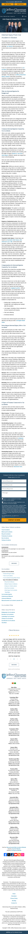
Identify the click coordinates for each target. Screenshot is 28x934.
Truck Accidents (6, 529)
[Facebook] (5, 854)
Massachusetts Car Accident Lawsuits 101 (12, 600)
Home (1, 16)
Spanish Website (16, 848)
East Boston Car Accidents (8, 620)
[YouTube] (15, 854)
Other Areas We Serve (8, 610)
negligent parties (15, 288)
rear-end (19, 153)
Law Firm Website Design (14, 932)
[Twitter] (8, 854)
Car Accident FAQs (7, 605)
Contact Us (12, 16)
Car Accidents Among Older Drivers (12, 577)
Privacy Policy (22, 515)
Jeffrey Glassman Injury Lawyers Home (14, 11)
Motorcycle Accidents (7, 531)
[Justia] (12, 854)
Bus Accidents (5, 538)
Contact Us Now (14, 520)
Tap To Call (7, 4)
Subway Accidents (6, 540)
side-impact (5, 155)
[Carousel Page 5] (20, 659)
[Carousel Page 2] (10, 659)
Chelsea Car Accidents (7, 618)
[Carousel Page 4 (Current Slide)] (17, 659)
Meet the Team (6, 16)
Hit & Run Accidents (9, 588)
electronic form (18, 466)
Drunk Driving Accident (9, 573)
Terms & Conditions (9, 516)
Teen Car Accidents (8, 575)
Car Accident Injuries (7, 594)
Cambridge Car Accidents (8, 616)
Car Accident (5, 569)
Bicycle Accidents (6, 533)
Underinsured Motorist (7, 596)
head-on (14, 153)
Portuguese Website (16, 850)
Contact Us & (14, 475)
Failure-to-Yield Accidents (11, 586)
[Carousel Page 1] (7, 659)
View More (14, 563)
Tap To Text (20, 4)
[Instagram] (22, 854)
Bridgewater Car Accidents (8, 612)
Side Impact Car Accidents (11, 590)
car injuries (10, 46)
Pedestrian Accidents (7, 536)
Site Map (14, 900)
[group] (14, 659)
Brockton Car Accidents (7, 614)
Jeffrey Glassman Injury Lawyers (18, 927)
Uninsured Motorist (6, 598)
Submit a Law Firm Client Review (14, 669)
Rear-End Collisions (9, 581)
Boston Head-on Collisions (11, 584)
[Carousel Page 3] (14, 659)
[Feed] (19, 854)
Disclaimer (14, 896)
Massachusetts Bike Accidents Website (16, 847)
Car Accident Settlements (9, 545)
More (25, 16)
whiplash (20, 438)
